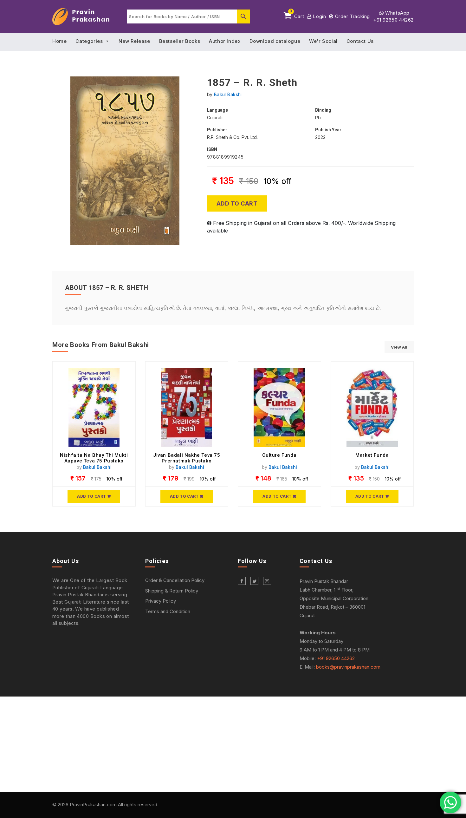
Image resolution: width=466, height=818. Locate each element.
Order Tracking (351, 16)
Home (59, 41)
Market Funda (372, 455)
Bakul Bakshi (228, 94)
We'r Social (323, 41)
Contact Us (360, 41)
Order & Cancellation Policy (174, 580)
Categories (89, 41)
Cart (296, 15)
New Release (134, 41)
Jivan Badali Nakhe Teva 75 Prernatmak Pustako (186, 458)
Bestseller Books (179, 41)
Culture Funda (279, 455)
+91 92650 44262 (393, 20)
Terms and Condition (167, 611)
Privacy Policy (160, 601)
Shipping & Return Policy (171, 591)
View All (399, 347)
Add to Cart (237, 203)
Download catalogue (274, 41)
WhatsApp (397, 13)
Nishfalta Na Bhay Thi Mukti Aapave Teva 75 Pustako (94, 458)
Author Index (225, 41)
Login (319, 16)
